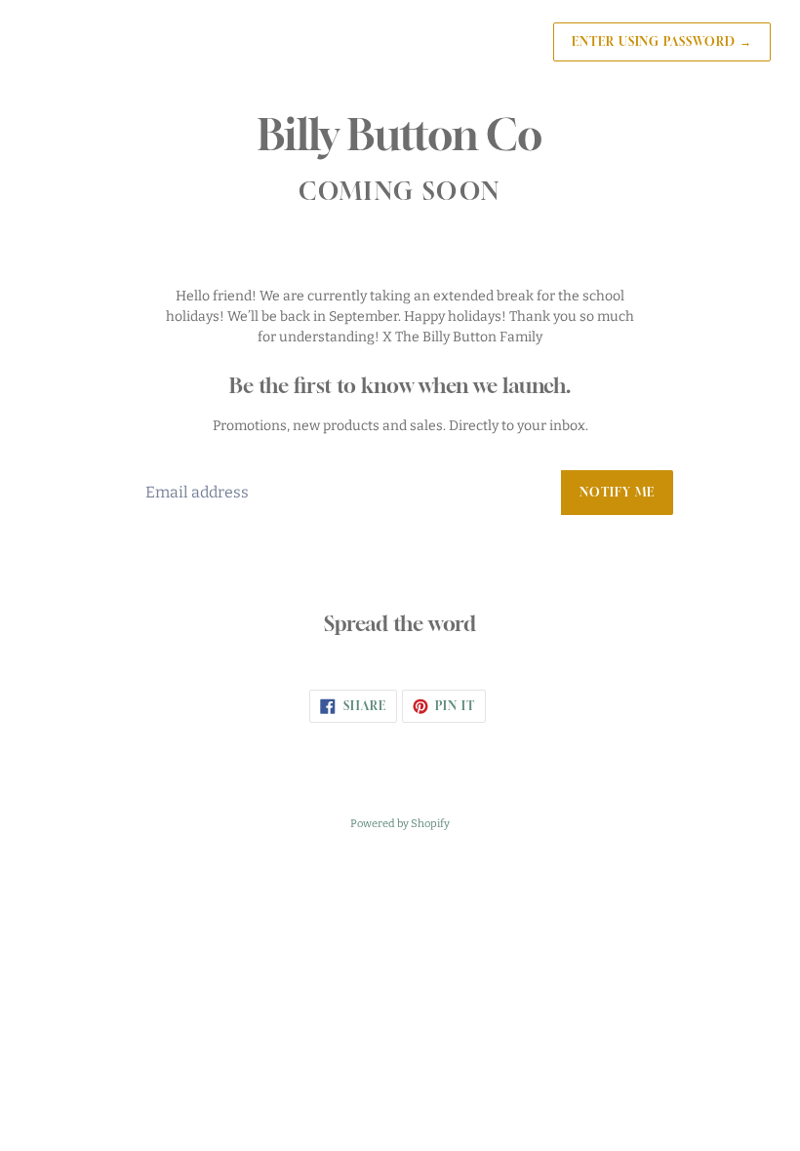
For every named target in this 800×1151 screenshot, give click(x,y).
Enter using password (662, 41)
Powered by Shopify (400, 823)
